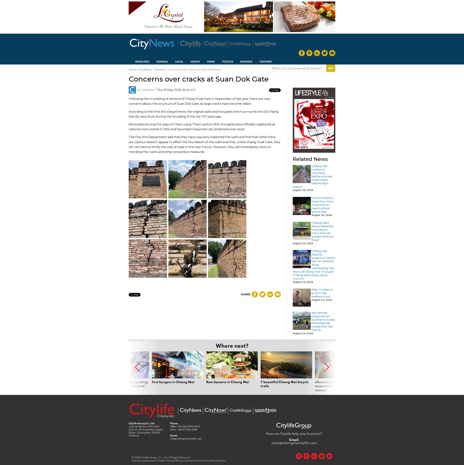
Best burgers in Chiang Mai (177, 371)
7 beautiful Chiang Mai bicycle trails (286, 371)
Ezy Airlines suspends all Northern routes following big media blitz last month (323, 321)
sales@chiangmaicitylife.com (294, 441)
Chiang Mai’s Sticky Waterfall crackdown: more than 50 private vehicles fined (323, 231)
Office (185, 426)
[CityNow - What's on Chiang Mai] (215, 411)
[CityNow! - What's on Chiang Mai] (215, 44)
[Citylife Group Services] (240, 44)
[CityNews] (152, 44)
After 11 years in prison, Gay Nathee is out (322, 293)
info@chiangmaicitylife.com (186, 438)
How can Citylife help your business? (294, 433)
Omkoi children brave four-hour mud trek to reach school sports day (323, 204)
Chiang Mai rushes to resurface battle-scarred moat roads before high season (312, 176)
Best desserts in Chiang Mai (232, 371)
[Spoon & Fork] (265, 44)
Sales (183, 429)
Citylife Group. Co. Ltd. (155, 457)
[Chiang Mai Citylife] (190, 44)
